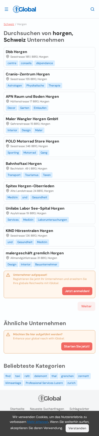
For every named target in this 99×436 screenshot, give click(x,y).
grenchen (67, 376)
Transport (14, 175)
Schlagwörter (79, 409)
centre (12, 63)
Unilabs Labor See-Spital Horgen (35, 208)
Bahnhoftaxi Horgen (24, 163)
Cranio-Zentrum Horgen (28, 74)
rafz (27, 376)
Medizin (13, 197)
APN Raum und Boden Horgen (32, 96)
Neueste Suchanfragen (47, 409)
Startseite (17, 409)
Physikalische (35, 85)
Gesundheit (39, 197)
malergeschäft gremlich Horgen (35, 253)
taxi (17, 376)
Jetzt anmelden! (77, 291)
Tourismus (31, 175)
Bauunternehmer (46, 264)
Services (13, 220)
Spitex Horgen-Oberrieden (30, 186)
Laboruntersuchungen (52, 220)
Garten (24, 108)
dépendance (44, 63)
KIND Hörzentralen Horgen (29, 230)
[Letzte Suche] (92, 9)
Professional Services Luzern (44, 383)
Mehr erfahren (37, 422)
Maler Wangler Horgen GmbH (32, 118)
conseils (26, 63)
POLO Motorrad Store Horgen (32, 141)
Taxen (47, 175)
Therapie (54, 85)
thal (54, 376)
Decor (11, 108)
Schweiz (9, 24)
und (24, 197)
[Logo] (24, 9)
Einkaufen (40, 108)
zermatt (83, 376)
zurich (71, 383)
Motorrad (29, 152)
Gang (44, 152)
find (8, 376)
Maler (39, 130)
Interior (12, 130)
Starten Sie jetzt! (77, 346)
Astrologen (15, 85)
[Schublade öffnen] (6, 9)
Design (26, 130)
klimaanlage (13, 383)
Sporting (13, 152)
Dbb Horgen (16, 51)
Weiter (86, 306)
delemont (40, 376)
